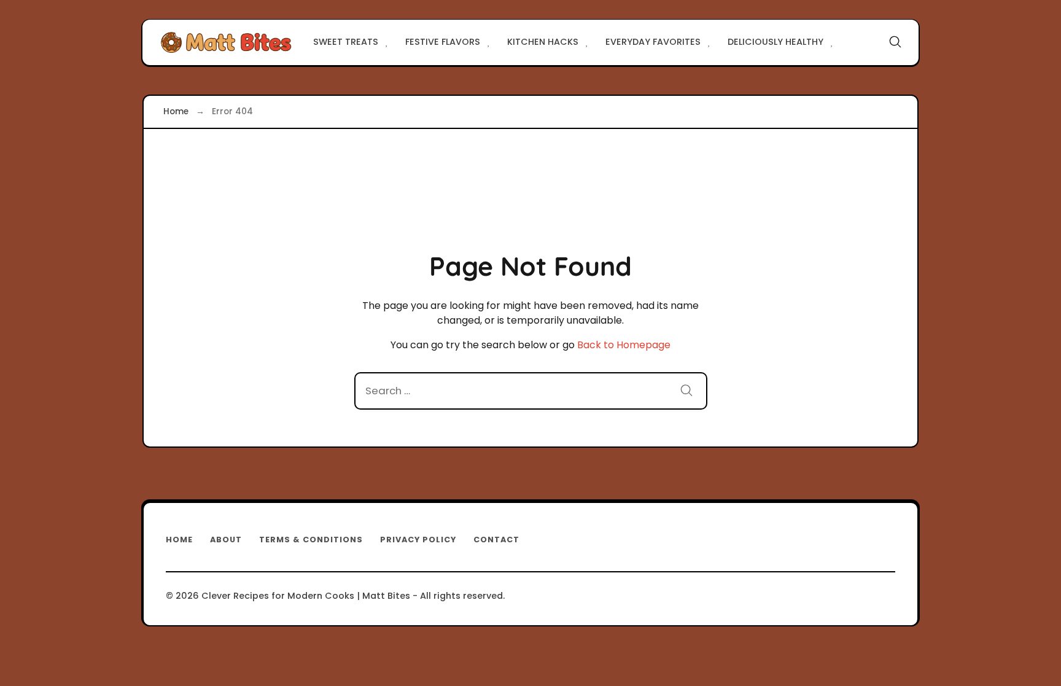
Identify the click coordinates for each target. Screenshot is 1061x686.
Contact (496, 539)
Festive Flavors (442, 42)
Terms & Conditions (311, 539)
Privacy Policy (418, 539)
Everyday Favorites (653, 42)
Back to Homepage (623, 345)
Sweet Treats (345, 42)
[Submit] (686, 392)
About (226, 539)
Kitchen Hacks (542, 42)
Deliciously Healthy (775, 42)
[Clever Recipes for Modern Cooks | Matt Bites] (226, 42)
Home (179, 539)
